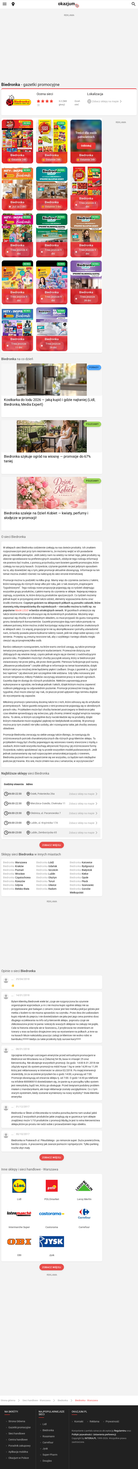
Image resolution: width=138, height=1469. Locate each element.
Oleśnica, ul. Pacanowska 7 (45, 813)
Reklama (94, 1421)
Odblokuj (86, 145)
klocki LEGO (22, 610)
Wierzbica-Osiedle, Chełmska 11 (47, 803)
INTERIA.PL (90, 1438)
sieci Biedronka (25, 773)
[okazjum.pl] (69, 5)
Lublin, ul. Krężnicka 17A (44, 822)
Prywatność (112, 1421)
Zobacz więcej (51, 845)
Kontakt (78, 1421)
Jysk (45, 1448)
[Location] (13, 4)
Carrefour (48, 1442)
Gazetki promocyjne (19, 1427)
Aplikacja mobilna (18, 1451)
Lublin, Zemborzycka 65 (43, 832)
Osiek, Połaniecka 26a (42, 793)
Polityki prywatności (82, 1434)
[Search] (133, 4)
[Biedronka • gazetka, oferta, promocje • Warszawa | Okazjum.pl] (18, 100)
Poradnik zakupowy (19, 1445)
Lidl (45, 1424)
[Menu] (4, 4)
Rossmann (49, 1436)
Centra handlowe (17, 1439)
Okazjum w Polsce (18, 1457)
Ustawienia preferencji (104, 1434)
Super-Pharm (50, 1454)
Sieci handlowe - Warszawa (36, 1400)
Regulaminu (120, 1430)
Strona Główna (16, 1421)
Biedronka (63, 1400)
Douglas (47, 1460)
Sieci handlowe (16, 1433)
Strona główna (8, 1400)
